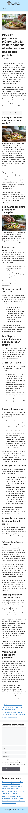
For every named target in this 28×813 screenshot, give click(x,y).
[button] (25, 9)
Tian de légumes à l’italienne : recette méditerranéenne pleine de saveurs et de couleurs (13, 714)
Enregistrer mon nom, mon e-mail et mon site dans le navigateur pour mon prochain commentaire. (14, 762)
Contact (11, 811)
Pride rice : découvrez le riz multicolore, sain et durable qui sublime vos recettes (12, 707)
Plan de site (16, 811)
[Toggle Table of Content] (18, 113)
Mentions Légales (21, 809)
